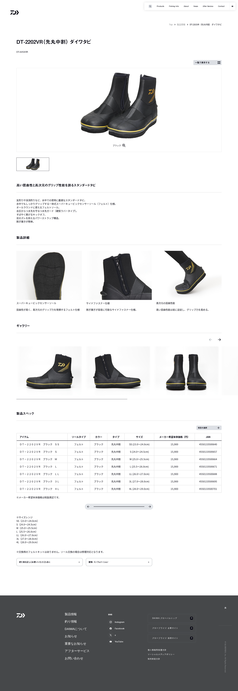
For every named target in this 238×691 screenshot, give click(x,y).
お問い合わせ (74, 658)
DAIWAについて (76, 629)
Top (171, 24)
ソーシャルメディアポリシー (161, 654)
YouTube (119, 641)
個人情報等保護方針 (157, 650)
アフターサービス (77, 651)
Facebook (120, 628)
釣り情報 (71, 621)
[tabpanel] (119, 110)
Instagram (120, 622)
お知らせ (71, 636)
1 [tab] (32, 164)
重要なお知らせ (75, 643)
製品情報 (181, 24)
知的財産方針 (154, 659)
